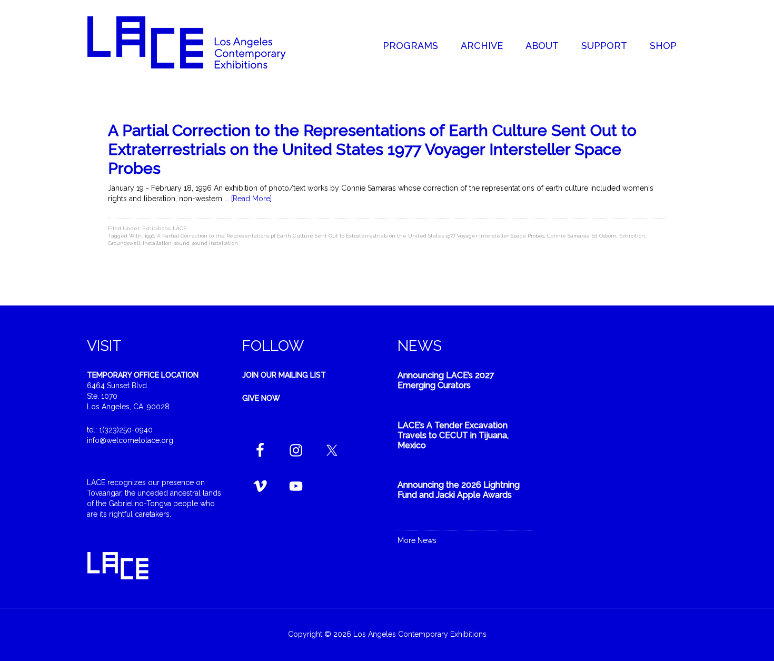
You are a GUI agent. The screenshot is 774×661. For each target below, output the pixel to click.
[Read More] (251, 198)
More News (417, 540)
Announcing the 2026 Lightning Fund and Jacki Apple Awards (459, 490)
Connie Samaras (568, 236)
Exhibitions (156, 228)
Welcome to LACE (197, 42)
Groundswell (124, 243)
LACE (179, 228)
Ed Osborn (604, 236)
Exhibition (632, 236)
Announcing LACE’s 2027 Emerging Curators (446, 380)
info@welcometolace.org (130, 440)
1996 (149, 236)
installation (157, 243)
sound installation (215, 243)
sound (182, 243)
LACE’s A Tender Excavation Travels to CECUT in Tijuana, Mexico (453, 435)
